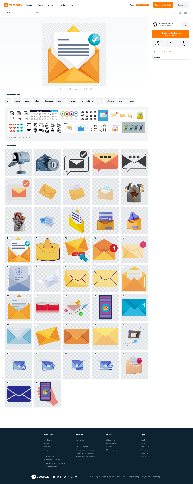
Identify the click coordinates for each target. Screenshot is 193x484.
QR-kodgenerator (50, 466)
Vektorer (29, 5)
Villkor (124, 477)
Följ (185, 26)
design (61, 101)
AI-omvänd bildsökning (52, 460)
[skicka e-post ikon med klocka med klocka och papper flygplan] (76, 307)
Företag (47, 450)
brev (121, 101)
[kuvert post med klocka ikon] (47, 249)
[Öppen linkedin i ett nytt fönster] (61, 477)
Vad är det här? (169, 52)
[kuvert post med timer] (134, 249)
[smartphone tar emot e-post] (105, 307)
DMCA (78, 443)
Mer (72, 5)
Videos (50, 5)
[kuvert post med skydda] (18, 278)
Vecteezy (47, 443)
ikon (100, 101)
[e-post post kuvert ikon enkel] (18, 393)
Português (145, 447)
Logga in (181, 5)
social (27, 101)
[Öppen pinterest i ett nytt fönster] (65, 477)
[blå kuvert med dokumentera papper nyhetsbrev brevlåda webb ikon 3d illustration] (47, 220)
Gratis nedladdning (171, 34)
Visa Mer (133, 128)
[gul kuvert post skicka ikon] (76, 278)
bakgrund (110, 101)
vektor (37, 101)
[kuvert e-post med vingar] (47, 278)
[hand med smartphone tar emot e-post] (47, 393)
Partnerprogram (82, 447)
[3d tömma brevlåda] (18, 162)
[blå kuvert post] (134, 307)
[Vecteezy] (13, 5)
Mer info (157, 57)
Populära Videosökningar (85, 456)
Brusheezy (48, 440)
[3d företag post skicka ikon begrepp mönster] (18, 365)
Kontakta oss (111, 443)
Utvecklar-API (49, 456)
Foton (40, 5)
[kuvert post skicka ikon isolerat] (105, 278)
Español (144, 443)
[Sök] (179, 12)
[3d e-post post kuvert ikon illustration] (105, 220)
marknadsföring (86, 101)
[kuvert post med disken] (105, 249)
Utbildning (48, 453)
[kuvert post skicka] (134, 278)
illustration (49, 101)
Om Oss (109, 447)
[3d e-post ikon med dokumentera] (105, 191)
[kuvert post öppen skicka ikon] (76, 220)
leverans (72, 101)
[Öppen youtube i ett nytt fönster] (76, 477)
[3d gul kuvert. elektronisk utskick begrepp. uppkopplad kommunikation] (47, 191)
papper (17, 101)
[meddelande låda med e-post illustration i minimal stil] (76, 162)
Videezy (47, 447)
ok (8, 101)
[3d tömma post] (47, 162)
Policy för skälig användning (150, 477)
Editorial (62, 5)
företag (131, 101)
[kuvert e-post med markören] (76, 249)
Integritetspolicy (133, 477)
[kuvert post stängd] (105, 336)
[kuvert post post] (76, 336)
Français (144, 453)
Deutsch (144, 450)
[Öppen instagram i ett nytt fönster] (58, 477)
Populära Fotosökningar (85, 453)
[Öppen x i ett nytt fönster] (72, 477)
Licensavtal (80, 440)
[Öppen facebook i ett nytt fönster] (54, 477)
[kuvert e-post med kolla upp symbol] (18, 249)
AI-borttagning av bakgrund (54, 463)
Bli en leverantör (112, 450)
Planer (132, 5)
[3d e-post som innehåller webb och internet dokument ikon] (134, 191)
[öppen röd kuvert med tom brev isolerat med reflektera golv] (47, 307)
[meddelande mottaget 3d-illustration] (134, 336)
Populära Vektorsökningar (85, 450)
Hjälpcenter (110, 440)
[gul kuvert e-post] (47, 336)
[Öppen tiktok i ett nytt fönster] (68, 477)
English (144, 440)
